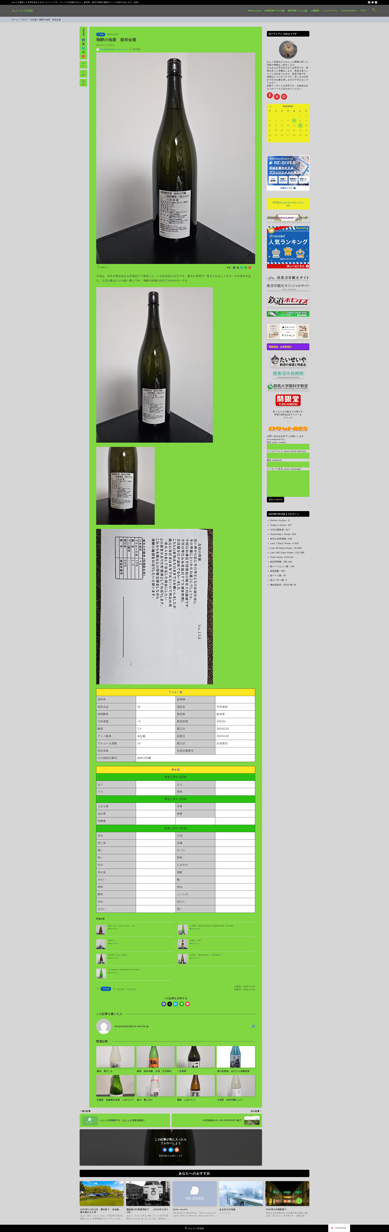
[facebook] (369, 2)
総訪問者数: (276, 561)
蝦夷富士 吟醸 (195, 940)
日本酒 (100, 34)
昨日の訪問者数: (279, 539)
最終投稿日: (276, 585)
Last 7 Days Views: (281, 543)
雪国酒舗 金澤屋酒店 (280, 346)
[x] (238, 267)
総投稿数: (275, 571)
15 (300, 125)
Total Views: (277, 557)
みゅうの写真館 (22, 10)
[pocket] (249, 267)
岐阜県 (101, 45)
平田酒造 (110, 45)
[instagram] (376, 2)
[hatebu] (242, 267)
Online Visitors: (279, 520)
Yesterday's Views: (281, 534)
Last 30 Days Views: (282, 548)
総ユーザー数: (278, 580)
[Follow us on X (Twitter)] (277, 97)
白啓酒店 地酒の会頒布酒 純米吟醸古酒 (205, 955)
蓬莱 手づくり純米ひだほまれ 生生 (121, 926)
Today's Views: (279, 525)
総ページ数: (276, 575)
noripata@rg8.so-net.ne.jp (113, 49)
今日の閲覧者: (278, 529)
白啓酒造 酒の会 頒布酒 (117, 955)
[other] (253, 1026)
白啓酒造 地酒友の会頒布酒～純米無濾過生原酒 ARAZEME (212, 926)
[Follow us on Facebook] (270, 95)
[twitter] (372, 2)
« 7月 (270, 107)
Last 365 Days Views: (282, 552)
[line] (245, 267)
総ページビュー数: (280, 566)
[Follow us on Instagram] (284, 97)
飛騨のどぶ (112, 940)
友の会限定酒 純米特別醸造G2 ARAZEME (123, 969)
